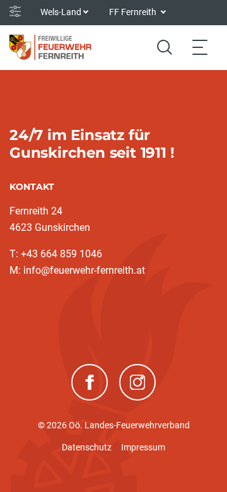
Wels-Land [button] (60, 12)
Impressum (143, 447)
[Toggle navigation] (200, 47)
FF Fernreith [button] (133, 12)
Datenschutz (87, 447)
